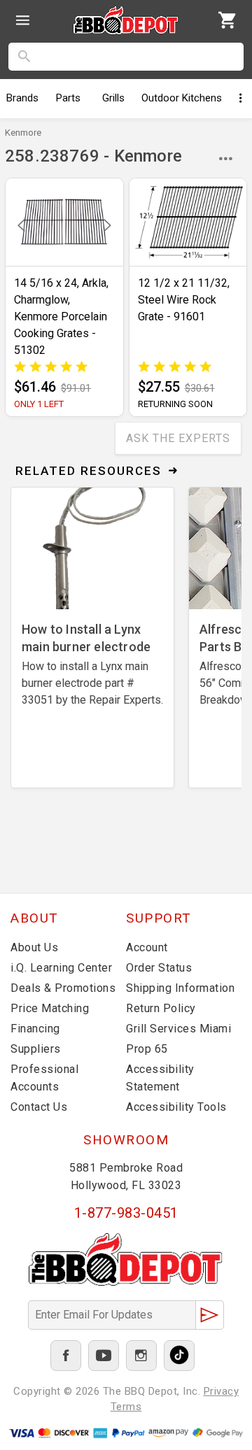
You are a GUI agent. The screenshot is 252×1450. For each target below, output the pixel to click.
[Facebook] (65, 1355)
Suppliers (35, 1048)
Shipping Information (180, 988)
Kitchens (181, 98)
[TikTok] (179, 1355)
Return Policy (161, 1008)
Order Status (159, 967)
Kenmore (23, 132)
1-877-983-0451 (126, 1212)
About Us (34, 947)
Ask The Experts (178, 438)
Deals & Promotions (62, 988)
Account (147, 947)
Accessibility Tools (176, 1107)
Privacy (221, 1391)
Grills (113, 98)
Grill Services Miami (178, 1028)
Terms (126, 1406)
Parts (68, 98)
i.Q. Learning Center (61, 967)
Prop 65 (147, 1048)
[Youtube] (103, 1355)
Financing (35, 1028)
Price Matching (49, 1008)
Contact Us (38, 1107)
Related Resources (88, 471)
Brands (22, 98)
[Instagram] (141, 1355)
